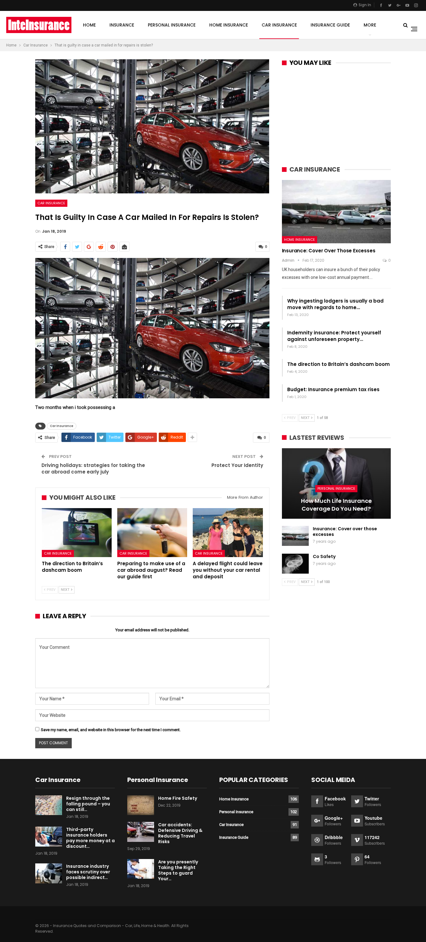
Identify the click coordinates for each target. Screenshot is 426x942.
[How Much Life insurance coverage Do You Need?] (336, 483)
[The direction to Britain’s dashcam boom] (77, 532)
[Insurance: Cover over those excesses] (336, 211)
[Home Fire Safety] (140, 805)
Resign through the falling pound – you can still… (88, 804)
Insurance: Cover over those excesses (328, 250)
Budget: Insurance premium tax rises (333, 389)
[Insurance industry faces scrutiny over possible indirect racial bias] (48, 873)
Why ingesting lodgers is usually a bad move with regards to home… (335, 304)
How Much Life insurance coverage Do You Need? (336, 504)
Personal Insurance (172, 25)
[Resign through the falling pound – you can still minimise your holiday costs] (48, 805)
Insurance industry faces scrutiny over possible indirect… (88, 872)
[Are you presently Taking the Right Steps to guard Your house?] (140, 869)
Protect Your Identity (237, 465)
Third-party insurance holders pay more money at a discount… (90, 837)
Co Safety (324, 556)
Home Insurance (228, 25)
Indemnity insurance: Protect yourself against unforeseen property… (334, 335)
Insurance (121, 25)
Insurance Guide (330, 25)
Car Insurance (279, 25)
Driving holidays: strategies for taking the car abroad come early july (93, 468)
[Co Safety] (295, 564)
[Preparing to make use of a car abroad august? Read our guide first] (152, 532)
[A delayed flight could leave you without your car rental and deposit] (228, 532)
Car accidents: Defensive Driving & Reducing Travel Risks (180, 833)
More (370, 25)
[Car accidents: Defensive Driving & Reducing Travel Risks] (140, 832)
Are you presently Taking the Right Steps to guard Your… (178, 870)
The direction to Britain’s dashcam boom (338, 364)
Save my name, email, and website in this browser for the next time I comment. (111, 729)
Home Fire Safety (177, 798)
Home (89, 25)
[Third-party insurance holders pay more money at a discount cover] (48, 837)
